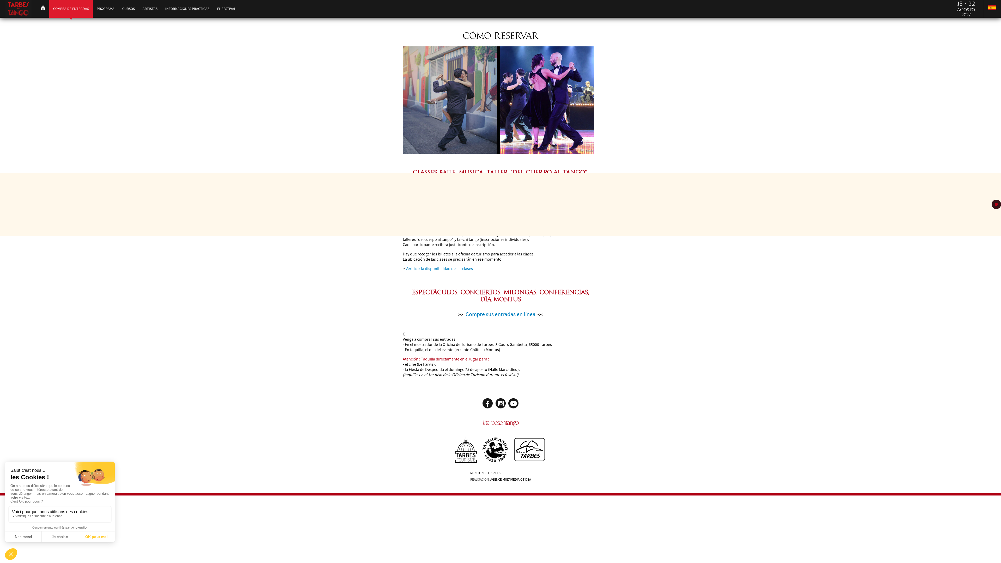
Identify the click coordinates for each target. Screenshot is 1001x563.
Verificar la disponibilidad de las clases (439, 268)
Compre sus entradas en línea (500, 314)
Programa (105, 8)
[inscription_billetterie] (498, 152)
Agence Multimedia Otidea (510, 480)
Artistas (150, 8)
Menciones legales (485, 473)
